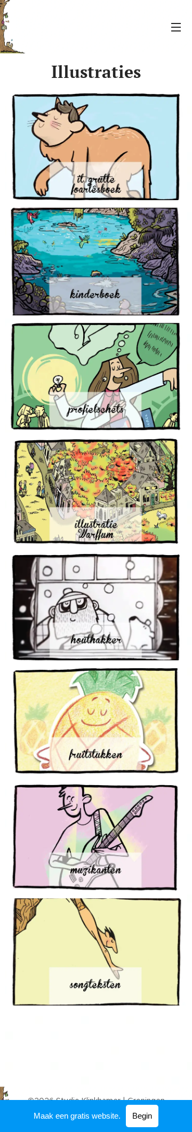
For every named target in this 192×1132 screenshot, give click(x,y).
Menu (176, 26)
